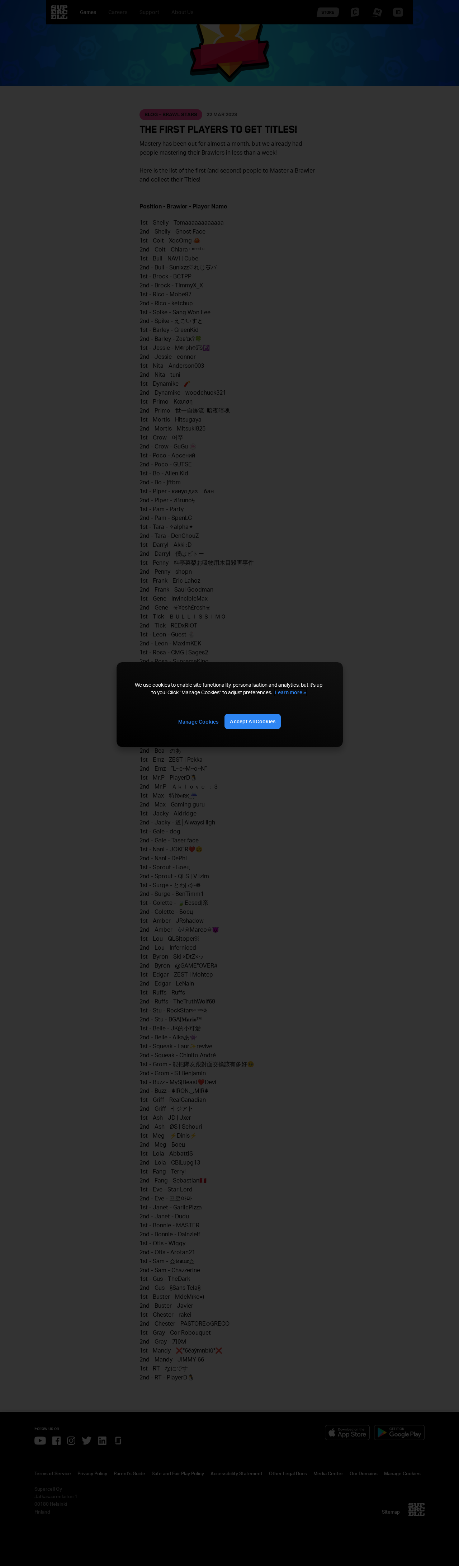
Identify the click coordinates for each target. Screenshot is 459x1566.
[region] (229, 705)
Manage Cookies (198, 722)
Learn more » (290, 692)
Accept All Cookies (252, 721)
